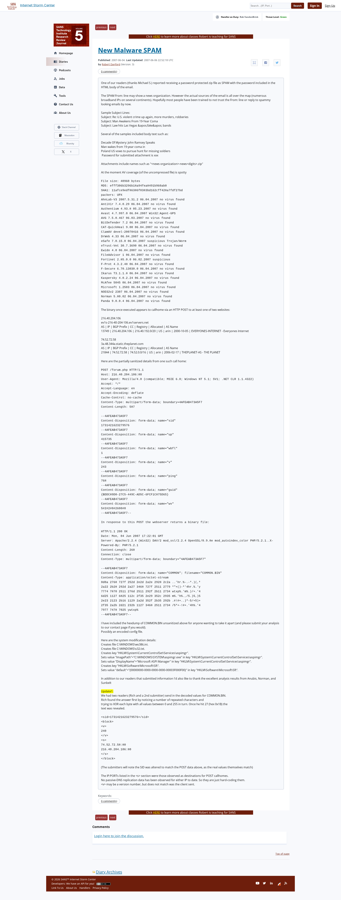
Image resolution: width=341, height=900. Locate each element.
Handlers (84, 888)
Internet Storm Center (37, 5)
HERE (156, 37)
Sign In (315, 6)
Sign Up (330, 6)
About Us (65, 113)
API (83, 883)
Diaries (63, 62)
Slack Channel (69, 127)
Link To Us (58, 888)
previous (101, 27)
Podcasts (65, 70)
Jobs (62, 79)
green (283, 17)
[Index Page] (11, 5)
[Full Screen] (254, 62)
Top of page (282, 853)
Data (62, 87)
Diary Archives (109, 872)
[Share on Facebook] (265, 62)
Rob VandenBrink (249, 17)
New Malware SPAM (130, 50)
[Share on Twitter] (277, 62)
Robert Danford (111, 64)
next (112, 27)
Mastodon (69, 135)
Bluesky (70, 143)
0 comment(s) (109, 71)
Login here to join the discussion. (119, 836)
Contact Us (66, 104)
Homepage (66, 53)
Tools (62, 96)
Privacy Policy (101, 888)
